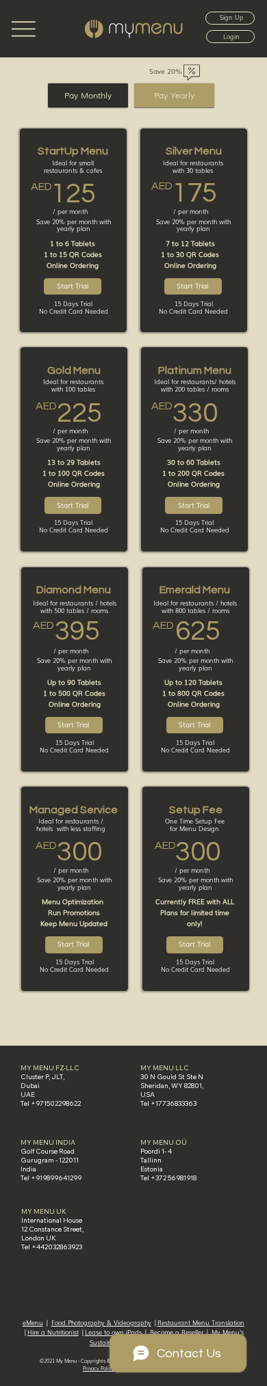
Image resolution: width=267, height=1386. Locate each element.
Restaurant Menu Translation (200, 1322)
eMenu (33, 1322)
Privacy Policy (98, 1368)
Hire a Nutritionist (53, 1332)
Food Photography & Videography (101, 1322)
